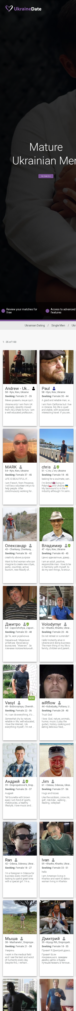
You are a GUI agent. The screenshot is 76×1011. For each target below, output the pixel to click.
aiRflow (48, 703)
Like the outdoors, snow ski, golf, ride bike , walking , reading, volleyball (56, 800)
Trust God (47, 714)
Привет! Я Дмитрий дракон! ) (57, 950)
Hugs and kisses (50, 793)
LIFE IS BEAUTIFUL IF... (17, 479)
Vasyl (10, 703)
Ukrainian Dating (35, 325)
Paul (46, 388)
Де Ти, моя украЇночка (17, 636)
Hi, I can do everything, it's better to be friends (20, 714)
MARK (11, 467)
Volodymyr (51, 624)
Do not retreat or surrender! (55, 636)
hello (44, 872)
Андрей (12, 781)
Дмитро (12, 624)
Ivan (45, 860)
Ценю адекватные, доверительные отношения (57, 557)
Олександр (15, 545)
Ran (8, 860)
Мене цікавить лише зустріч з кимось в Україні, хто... (20, 400)
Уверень (9, 950)
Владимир (52, 545)
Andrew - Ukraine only (17, 388)
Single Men (58, 325)
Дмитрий (51, 938)
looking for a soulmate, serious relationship (57, 479)
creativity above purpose (17, 557)
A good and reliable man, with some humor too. (57, 400)
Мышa (11, 938)
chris (46, 467)
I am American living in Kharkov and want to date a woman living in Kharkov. (56, 879)
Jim (45, 781)
